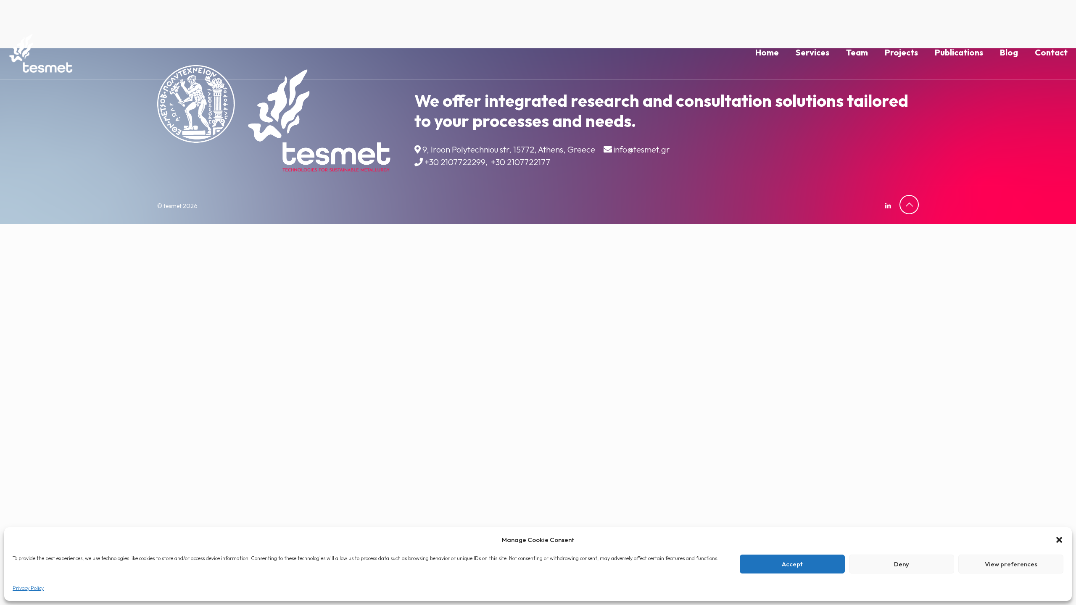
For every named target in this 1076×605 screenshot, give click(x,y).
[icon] (888, 206)
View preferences (1011, 564)
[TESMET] (40, 52)
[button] (1059, 540)
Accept (792, 564)
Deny (901, 564)
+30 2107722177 (520, 162)
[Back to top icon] (909, 204)
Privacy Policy (28, 588)
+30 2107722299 (455, 162)
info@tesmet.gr (642, 149)
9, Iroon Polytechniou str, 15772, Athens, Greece (508, 149)
